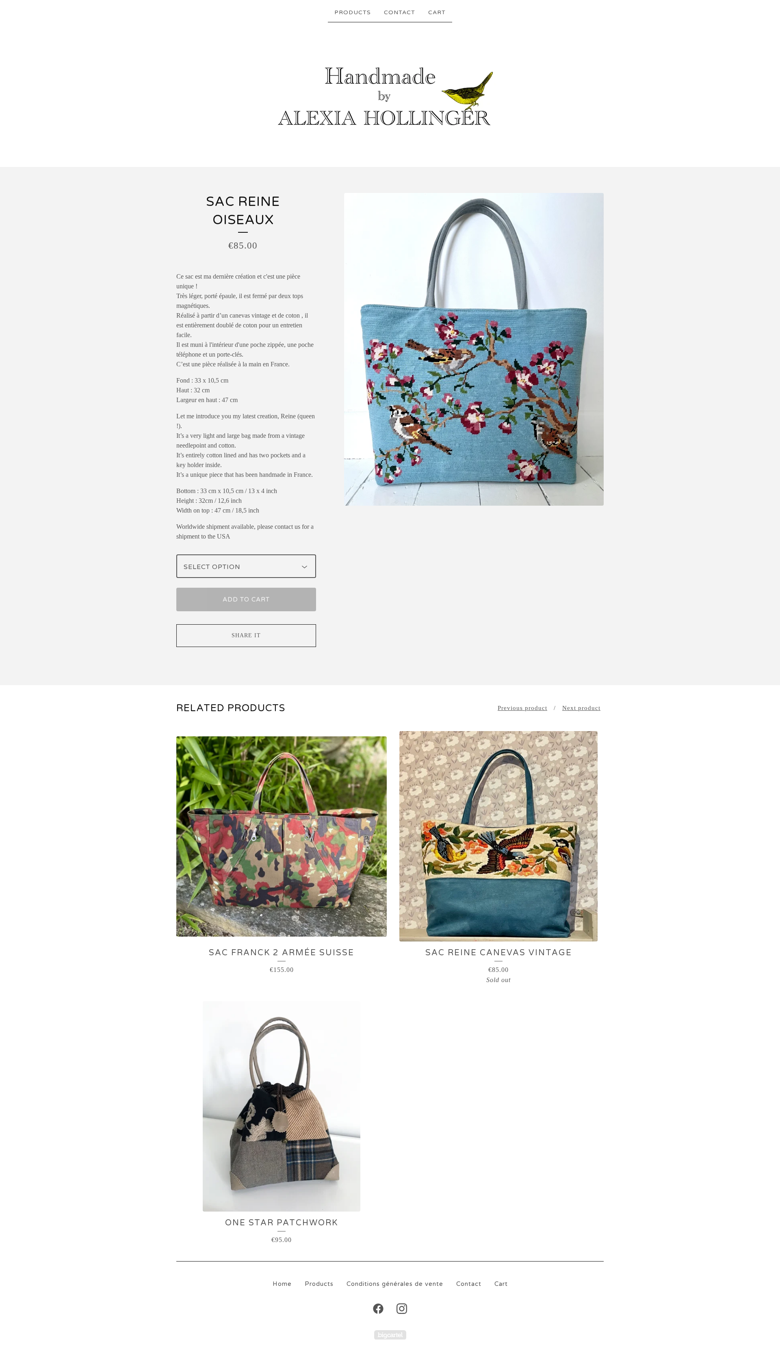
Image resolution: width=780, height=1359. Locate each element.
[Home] (390, 93)
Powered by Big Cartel (390, 1335)
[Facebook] (378, 1308)
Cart (437, 12)
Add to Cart (246, 599)
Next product (581, 708)
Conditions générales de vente (395, 1284)
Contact (399, 12)
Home (282, 1284)
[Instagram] (402, 1308)
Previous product (522, 708)
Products (352, 12)
